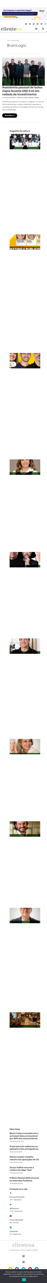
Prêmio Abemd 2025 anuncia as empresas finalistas (24, 1179)
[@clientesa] (11, 1205)
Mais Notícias (28, 97)
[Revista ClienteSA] (11, 1193)
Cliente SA (20, 97)
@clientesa (14, 1208)
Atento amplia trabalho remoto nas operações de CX (24, 1158)
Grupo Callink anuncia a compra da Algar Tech (22, 1168)
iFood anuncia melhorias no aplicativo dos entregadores (24, 1147)
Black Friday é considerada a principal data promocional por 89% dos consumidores (24, 1136)
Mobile (36, 97)
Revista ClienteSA (17, 1197)
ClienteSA (14, 1231)
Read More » (10, 114)
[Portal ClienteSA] (11, 1216)
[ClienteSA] (11, 1227)
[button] (36, 29)
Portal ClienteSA (16, 1220)
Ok (24, 1280)
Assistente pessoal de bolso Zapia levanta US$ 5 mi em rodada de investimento (22, 91)
